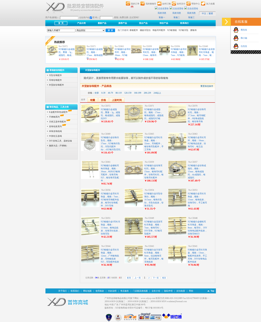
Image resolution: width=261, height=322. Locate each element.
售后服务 (124, 291)
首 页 (61, 23)
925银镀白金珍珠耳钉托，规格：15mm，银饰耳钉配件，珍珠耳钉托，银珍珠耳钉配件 (154, 171)
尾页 (164, 278)
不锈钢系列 (54, 117)
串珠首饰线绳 (55, 131)
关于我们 (62, 291)
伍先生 (243, 46)
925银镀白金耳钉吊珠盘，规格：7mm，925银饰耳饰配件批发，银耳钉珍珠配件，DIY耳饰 (110, 199)
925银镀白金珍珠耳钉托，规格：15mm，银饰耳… (151, 52)
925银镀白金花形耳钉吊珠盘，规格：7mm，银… (207, 52)
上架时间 (117, 100)
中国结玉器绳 (55, 136)
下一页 (156, 278)
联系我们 (184, 23)
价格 (103, 100)
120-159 (127, 93)
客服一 (162, 17)
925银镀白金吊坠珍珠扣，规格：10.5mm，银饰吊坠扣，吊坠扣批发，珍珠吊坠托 (154, 199)
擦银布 (193, 30)
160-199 (137, 93)
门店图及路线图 (140, 291)
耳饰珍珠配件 (55, 80)
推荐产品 (122, 23)
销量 (92, 100)
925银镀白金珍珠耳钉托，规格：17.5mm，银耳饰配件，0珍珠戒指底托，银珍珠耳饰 (197, 115)
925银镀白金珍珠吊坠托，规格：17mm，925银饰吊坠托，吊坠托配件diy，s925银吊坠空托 (110, 143)
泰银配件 (133, 30)
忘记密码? (134, 17)
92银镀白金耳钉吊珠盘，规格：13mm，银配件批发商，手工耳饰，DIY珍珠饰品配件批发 (197, 255)
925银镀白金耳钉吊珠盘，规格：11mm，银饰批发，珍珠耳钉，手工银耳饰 (197, 199)
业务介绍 (156, 291)
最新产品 (102, 23)
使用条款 (100, 291)
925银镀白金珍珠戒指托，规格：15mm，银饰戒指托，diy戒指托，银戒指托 (197, 171)
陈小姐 (243, 38)
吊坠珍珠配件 (55, 75)
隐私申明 (168, 291)
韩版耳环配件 (159, 30)
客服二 (176, 17)
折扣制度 (180, 291)
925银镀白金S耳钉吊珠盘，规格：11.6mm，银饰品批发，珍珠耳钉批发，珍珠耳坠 (110, 227)
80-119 (119, 93)
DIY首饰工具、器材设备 (60, 141)
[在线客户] (226, 22)
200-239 (147, 93)
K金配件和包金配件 (58, 112)
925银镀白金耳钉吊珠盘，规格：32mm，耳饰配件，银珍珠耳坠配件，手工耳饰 (154, 143)
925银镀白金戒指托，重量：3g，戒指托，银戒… (67, 52)
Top (212, 291)
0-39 (103, 93)
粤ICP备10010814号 (154, 308)
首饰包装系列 (55, 126)
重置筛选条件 (206, 86)
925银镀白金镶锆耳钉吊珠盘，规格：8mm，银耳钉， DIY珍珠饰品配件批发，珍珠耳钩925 (197, 227)
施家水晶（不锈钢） (58, 145)
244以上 (157, 93)
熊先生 (243, 30)
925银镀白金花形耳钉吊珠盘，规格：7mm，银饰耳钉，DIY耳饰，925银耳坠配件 (153, 227)
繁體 (211, 13)
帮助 (191, 291)
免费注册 (124, 17)
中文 (204, 13)
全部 (96, 93)
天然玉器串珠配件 (57, 121)
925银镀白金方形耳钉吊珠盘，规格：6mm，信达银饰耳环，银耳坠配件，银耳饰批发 (154, 255)
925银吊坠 (183, 30)
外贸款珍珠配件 (56, 85)
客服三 (191, 17)
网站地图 (87, 291)
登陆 (116, 17)
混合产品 (143, 23)
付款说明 (112, 291)
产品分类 (81, 23)
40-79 (110, 93)
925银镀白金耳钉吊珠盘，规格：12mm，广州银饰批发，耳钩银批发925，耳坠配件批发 (110, 255)
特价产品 (164, 23)
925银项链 (172, 30)
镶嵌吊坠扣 (145, 30)
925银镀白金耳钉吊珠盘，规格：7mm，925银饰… (179, 52)
